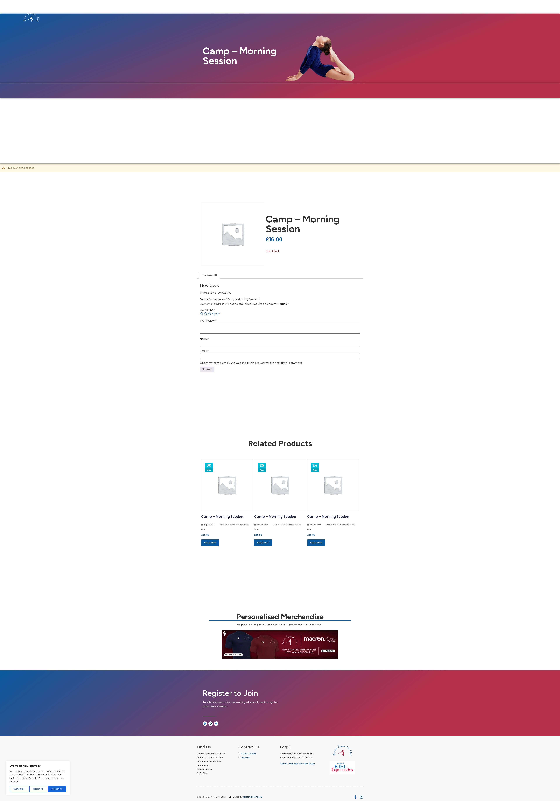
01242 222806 (248, 753)
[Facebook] (205, 723)
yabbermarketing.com (252, 797)
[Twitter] (216, 723)
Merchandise (83, 123)
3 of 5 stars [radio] (209, 314)
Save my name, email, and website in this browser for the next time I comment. (252, 363)
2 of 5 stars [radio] (205, 314)
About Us (101, 123)
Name (204, 339)
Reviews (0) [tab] (209, 275)
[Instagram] (210, 723)
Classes (39, 123)
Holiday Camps (61, 123)
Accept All (57, 789)
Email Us (245, 757)
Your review (208, 320)
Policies (283, 763)
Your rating (207, 310)
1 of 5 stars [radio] (201, 314)
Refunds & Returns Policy (302, 763)
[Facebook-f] (355, 797)
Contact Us (121, 123)
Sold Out (210, 542)
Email (204, 351)
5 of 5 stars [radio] (218, 314)
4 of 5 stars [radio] (214, 314)
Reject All (38, 789)
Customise (19, 789)
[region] (38, 778)
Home (26, 123)
